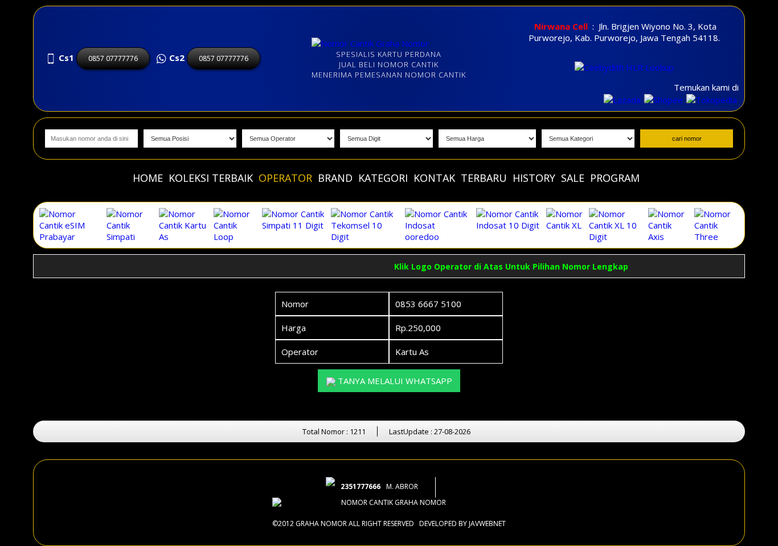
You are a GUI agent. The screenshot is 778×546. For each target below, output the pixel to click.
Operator (285, 178)
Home (148, 178)
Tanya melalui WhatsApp (393, 380)
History (534, 178)
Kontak (434, 178)
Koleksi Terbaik (211, 178)
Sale (572, 178)
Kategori (383, 178)
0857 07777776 (113, 58)
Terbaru (484, 178)
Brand (335, 178)
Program (615, 178)
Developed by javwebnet (462, 523)
